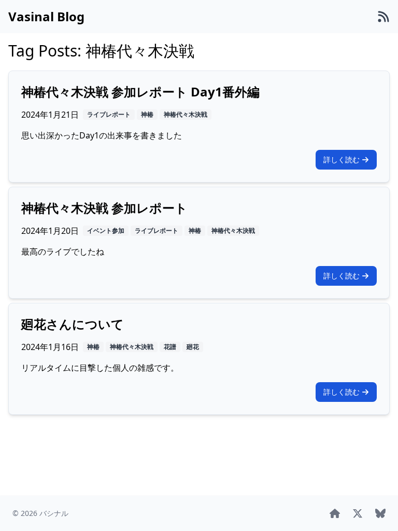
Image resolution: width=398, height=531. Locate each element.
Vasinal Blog (46, 16)
